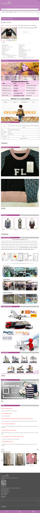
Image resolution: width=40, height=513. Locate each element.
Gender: (20, 46)
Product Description (5, 60)
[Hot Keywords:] (38, 9)
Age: (2, 46)
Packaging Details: (4, 57)
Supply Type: (3, 45)
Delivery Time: (21, 57)
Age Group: (20, 44)
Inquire (24, 32)
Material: (20, 45)
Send (3, 506)
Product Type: (4, 44)
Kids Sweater (31, 465)
